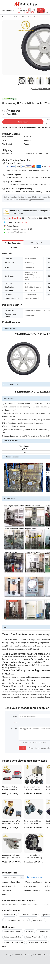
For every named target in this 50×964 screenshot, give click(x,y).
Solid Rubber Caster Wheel (13, 942)
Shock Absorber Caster (31, 890)
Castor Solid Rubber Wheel (37, 942)
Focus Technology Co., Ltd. (29, 955)
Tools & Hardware (14, 17)
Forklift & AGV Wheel (9, 886)
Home (4, 17)
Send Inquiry (23, 122)
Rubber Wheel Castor (33, 937)
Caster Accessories (30, 886)
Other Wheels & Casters (28, 915)
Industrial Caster (39, 17)
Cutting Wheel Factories (12, 931)
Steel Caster (6, 890)
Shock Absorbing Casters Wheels (16, 920)
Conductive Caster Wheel (11, 882)
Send (22, 748)
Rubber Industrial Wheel (12, 937)
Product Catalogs (35, 877)
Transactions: (39, 218)
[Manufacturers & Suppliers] (25, 4)
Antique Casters (38, 920)
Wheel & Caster (27, 17)
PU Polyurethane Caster (32, 882)
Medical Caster (9, 915)
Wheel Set (29, 931)
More (4, 947)
